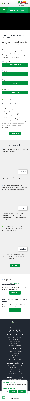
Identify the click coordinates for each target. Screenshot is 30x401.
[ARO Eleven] (15, 399)
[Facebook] (10, 330)
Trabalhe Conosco (17, 10)
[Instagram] (13, 330)
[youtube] (19, 330)
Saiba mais (15, 133)
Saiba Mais (15, 292)
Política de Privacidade (9, 388)
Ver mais (15, 265)
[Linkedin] (16, 330)
